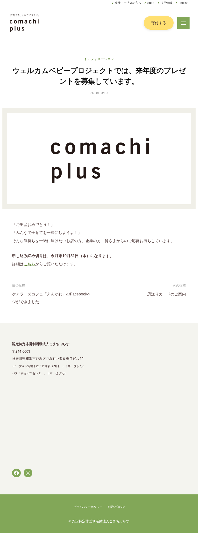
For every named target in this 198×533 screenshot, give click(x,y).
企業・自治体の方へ (128, 3)
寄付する (158, 23)
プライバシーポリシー (87, 507)
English (183, 3)
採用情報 (166, 3)
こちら (29, 264)
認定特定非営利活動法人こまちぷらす (100, 521)
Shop (150, 3)
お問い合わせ (116, 507)
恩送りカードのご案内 (166, 294)
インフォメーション (99, 59)
